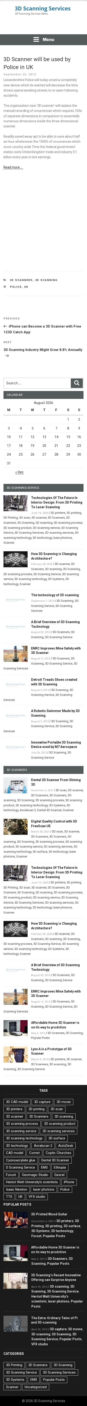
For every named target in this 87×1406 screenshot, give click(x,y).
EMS (44, 1167)
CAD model (14, 1153)
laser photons (62, 537)
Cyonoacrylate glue (20, 1160)
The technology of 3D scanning (55, 595)
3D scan (24, 517)
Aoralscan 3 (28, 810)
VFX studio (37, 1197)
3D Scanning (46, 280)
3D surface (40, 851)
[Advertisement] (43, 28)
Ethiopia (60, 1167)
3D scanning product (17, 528)
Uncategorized (36, 1387)
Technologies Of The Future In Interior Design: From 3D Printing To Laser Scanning (56, 502)
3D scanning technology (30, 579)
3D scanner (39, 517)
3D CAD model (17, 1102)
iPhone (69, 1182)
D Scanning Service (20, 1167)
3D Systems (56, 579)
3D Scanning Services (29, 532)
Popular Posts (40, 1038)
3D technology (42, 537)
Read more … (13, 167)
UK (26, 286)
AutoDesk (65, 1146)
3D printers (58, 512)
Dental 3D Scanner (49, 810)
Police (16, 286)
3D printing (74, 512)
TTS (9, 1197)
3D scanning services (59, 532)
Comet (34, 1153)
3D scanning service (46, 528)
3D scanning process (68, 522)
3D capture (42, 1102)
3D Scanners (21, 280)
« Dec (19, 472)
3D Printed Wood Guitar (49, 1214)
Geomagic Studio (35, 1175)
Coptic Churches (58, 1153)
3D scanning (44, 522)
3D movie (64, 1102)
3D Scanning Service (47, 574)
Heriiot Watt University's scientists (32, 1182)
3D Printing (10, 517)
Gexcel (59, 1175)
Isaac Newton (16, 1189)
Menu (48, 39)
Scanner (8, 542)
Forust (11, 1175)
